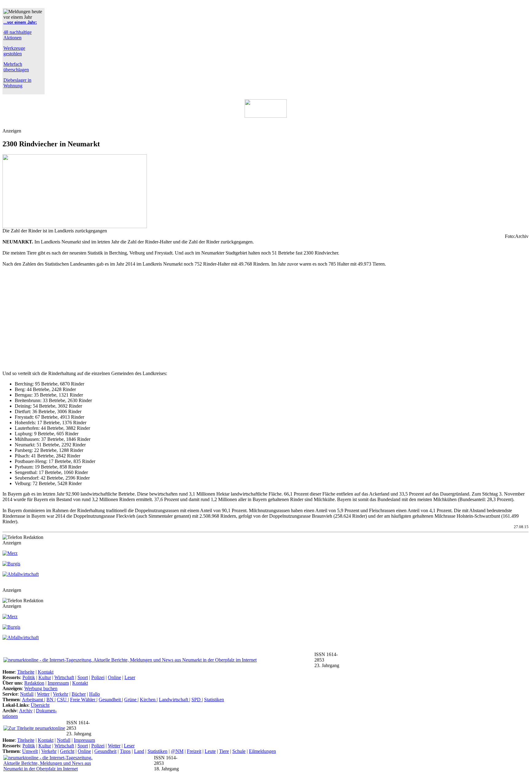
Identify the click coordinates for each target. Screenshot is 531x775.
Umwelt (30, 751)
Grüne (131, 699)
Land (139, 751)
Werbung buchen (40, 688)
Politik (28, 677)
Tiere (224, 751)
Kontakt (45, 671)
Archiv (26, 710)
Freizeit (194, 751)
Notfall (26, 694)
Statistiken (214, 699)
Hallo (94, 694)
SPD (196, 699)
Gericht (67, 751)
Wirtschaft (64, 677)
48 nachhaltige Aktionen (17, 35)
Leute (210, 751)
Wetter (43, 694)
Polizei (97, 677)
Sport (82, 677)
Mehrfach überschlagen (16, 66)
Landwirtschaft (174, 699)
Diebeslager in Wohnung (17, 82)
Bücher (79, 694)
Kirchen (148, 699)
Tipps (125, 751)
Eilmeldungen (262, 751)
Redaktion (34, 683)
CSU (62, 699)
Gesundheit (110, 699)
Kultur (44, 677)
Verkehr (60, 694)
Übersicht (40, 705)
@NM (177, 751)
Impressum (58, 683)
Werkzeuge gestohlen (14, 50)
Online (114, 677)
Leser (129, 677)
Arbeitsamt (33, 699)
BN (50, 699)
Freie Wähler (83, 699)
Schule (239, 751)
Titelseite (25, 671)
